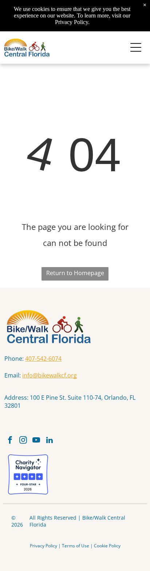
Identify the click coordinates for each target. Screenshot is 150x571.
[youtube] (36, 440)
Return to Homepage (75, 273)
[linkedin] (49, 440)
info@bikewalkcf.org (49, 375)
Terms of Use (75, 546)
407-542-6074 (43, 359)
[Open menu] (135, 47)
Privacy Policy (43, 546)
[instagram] (23, 440)
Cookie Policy (107, 546)
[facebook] (10, 440)
